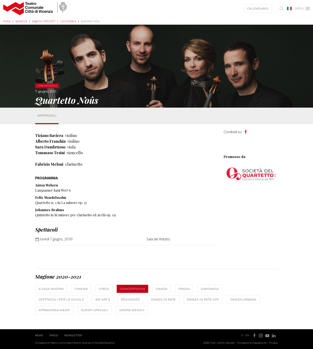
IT (242, 335)
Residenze (130, 299)
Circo (104, 289)
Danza (161, 289)
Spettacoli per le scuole (61, 299)
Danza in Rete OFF (203, 299)
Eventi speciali (94, 310)
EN (247, 335)
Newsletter (73, 335)
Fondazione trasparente (252, 342)
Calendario (257, 8)
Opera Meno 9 (131, 310)
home (7, 21)
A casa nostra (51, 289)
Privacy (273, 342)
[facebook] (246, 132)
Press (53, 335)
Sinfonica (210, 289)
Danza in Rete (163, 299)
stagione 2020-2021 (44, 21)
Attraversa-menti (54, 310)
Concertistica (132, 289)
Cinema (81, 289)
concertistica (68, 21)
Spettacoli (46, 115)
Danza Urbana (243, 299)
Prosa (184, 289)
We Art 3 (102, 299)
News (39, 335)
